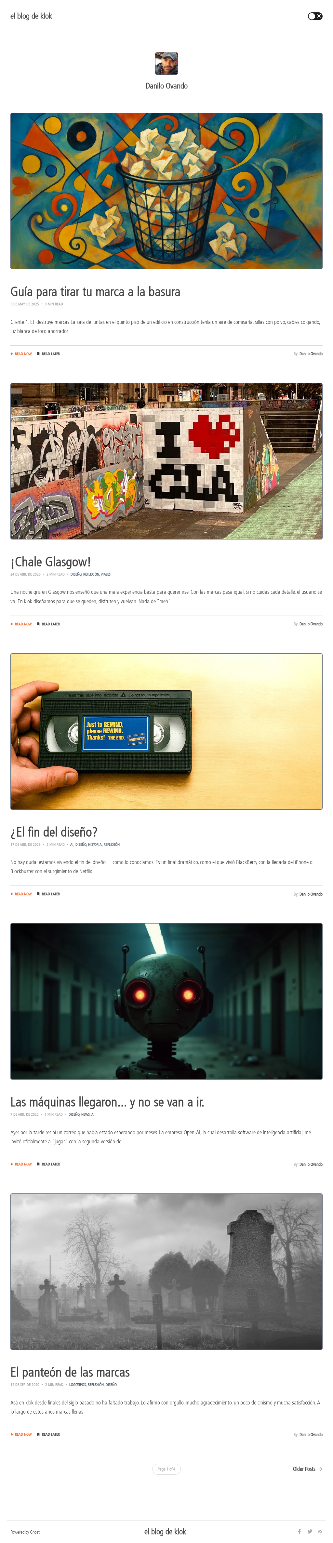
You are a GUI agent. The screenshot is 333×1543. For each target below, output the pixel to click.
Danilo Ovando (311, 353)
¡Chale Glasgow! (50, 561)
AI (71, 844)
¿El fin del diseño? (54, 832)
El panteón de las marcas (70, 1372)
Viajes (106, 574)
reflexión (91, 574)
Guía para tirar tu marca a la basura (95, 291)
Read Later (51, 354)
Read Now (23, 354)
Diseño (76, 574)
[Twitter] (310, 1532)
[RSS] (320, 1532)
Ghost (35, 1532)
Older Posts (305, 1469)
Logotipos (77, 1384)
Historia (95, 844)
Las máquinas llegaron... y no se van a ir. (107, 1102)
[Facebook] (300, 1532)
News (85, 1114)
